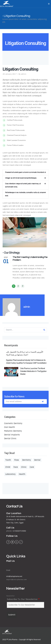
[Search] (44, 329)
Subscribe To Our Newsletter (23, 599)
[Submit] (42, 401)
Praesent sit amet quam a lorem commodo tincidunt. (24, 172)
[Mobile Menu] (49, 4)
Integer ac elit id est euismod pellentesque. (21, 178)
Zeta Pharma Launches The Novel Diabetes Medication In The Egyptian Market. (33, 371)
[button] (25, 172)
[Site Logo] (6, 4)
